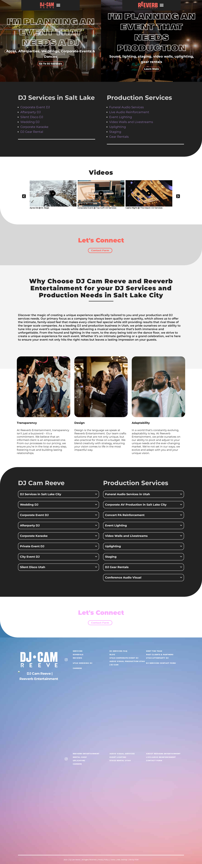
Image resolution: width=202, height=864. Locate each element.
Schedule (78, 654)
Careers (77, 668)
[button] (24, 196)
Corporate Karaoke (34, 127)
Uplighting (79, 761)
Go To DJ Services (50, 63)
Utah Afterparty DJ (157, 658)
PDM (136, 860)
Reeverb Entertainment (86, 754)
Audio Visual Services (122, 754)
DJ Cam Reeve (74, 860)
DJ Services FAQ (118, 651)
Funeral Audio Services (126, 107)
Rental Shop (80, 757)
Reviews (77, 658)
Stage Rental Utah (120, 761)
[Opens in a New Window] (66, 659)
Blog (112, 654)
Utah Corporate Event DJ (124, 658)
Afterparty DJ (30, 112)
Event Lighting (120, 117)
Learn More (151, 69)
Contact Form (100, 250)
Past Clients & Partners (159, 654)
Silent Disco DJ (31, 117)
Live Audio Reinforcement (129, 112)
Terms (112, 860)
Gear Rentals (119, 137)
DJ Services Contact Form (161, 663)
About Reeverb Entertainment (163, 754)
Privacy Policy (103, 860)
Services (78, 651)
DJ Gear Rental (31, 132)
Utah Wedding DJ (82, 663)
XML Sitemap (122, 860)
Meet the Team (154, 651)
